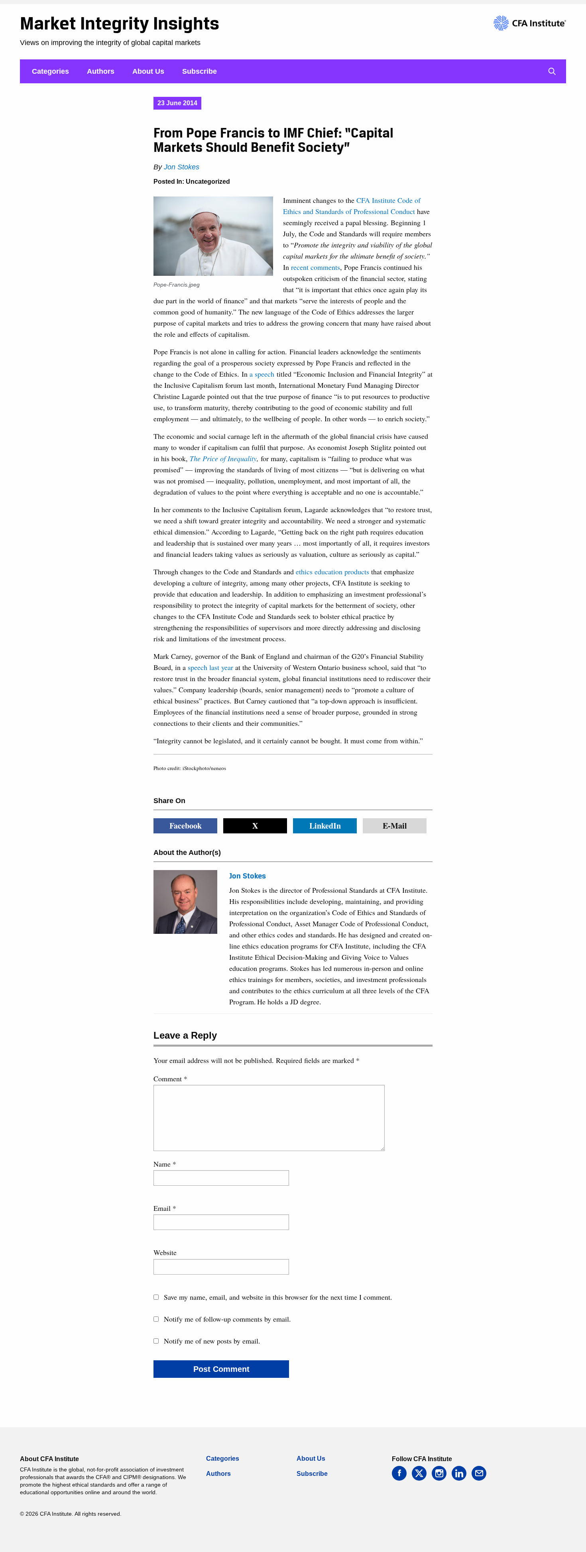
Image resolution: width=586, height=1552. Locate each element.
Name (164, 1164)
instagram (439, 1473)
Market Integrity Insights (119, 23)
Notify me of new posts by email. (212, 1341)
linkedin (459, 1473)
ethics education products (332, 571)
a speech (262, 374)
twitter (419, 1473)
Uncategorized (208, 181)
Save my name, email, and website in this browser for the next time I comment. (278, 1297)
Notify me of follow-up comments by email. (227, 1319)
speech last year (210, 667)
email (479, 1473)
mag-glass (552, 71)
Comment (170, 1078)
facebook (399, 1473)
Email (164, 1208)
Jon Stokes (181, 167)
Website (165, 1252)
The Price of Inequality (223, 458)
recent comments (315, 267)
